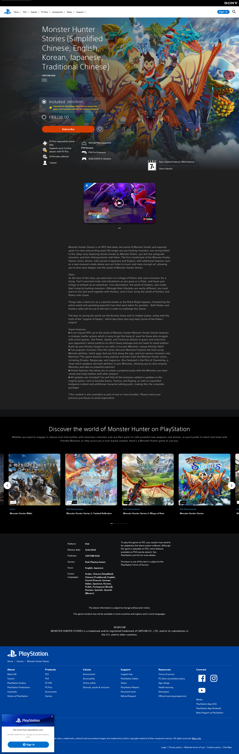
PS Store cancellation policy (172, 678)
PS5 (24, 12)
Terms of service (166, 674)
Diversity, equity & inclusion (96, 687)
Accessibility (89, 678)
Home (10, 661)
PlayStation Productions (18, 687)
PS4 (47, 678)
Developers (164, 691)
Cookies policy (214, 747)
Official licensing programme (172, 696)
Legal (163, 747)
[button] (119, 203)
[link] (34, 485)
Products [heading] (50, 669)
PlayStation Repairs (130, 687)
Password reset (128, 691)
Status (124, 682)
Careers (11, 678)
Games (34, 12)
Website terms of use (194, 747)
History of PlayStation (17, 696)
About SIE (11, 674)
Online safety (89, 682)
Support (80, 12)
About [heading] (11, 669)
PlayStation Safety (129, 678)
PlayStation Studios (16, 682)
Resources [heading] (165, 669)
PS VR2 (48, 682)
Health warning (166, 687)
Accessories (57, 12)
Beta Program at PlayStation (209, 712)
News (69, 12)
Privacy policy (175, 747)
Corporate (12, 691)
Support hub (126, 674)
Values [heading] (87, 669)
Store (16, 12)
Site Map (227, 747)
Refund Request (128, 696)
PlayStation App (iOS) (206, 703)
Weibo (199, 699)
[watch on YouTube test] (148, 219)
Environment (89, 674)
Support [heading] (125, 669)
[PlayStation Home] (7, 12)
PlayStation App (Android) (208, 708)
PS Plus (44, 12)
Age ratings (164, 682)
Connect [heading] (201, 669)
